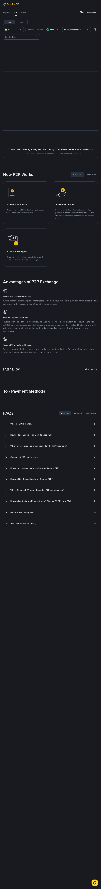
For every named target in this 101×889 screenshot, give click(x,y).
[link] (53, 457)
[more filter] (95, 29)
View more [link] (90, 369)
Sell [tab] (21, 22)
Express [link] (7, 12)
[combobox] (13, 29)
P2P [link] (15, 12)
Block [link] (23, 12)
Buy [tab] (9, 22)
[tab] (7, 12)
